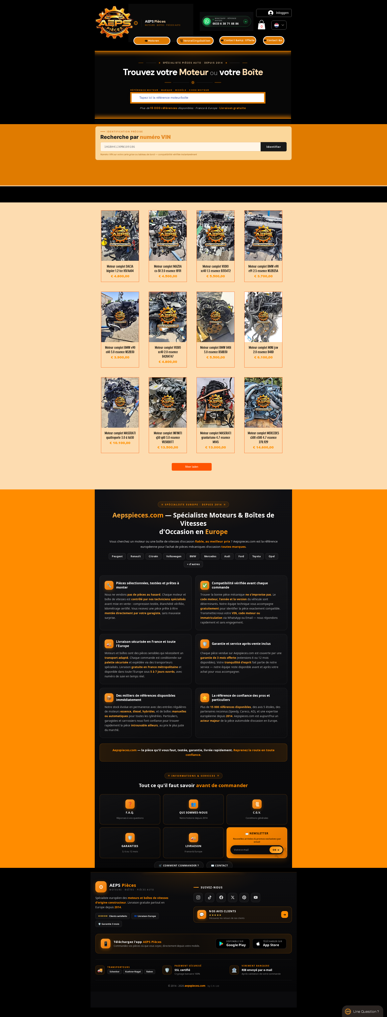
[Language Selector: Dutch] (279, 25)
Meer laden (191, 466)
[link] (261, 24)
